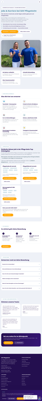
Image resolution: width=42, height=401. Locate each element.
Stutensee (23, 383)
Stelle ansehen (7, 181)
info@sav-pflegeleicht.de (6, 367)
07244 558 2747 (20, 342)
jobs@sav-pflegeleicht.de (6, 371)
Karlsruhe (23, 378)
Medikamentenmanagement (6, 381)
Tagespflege (24, 361)
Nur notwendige (11, 398)
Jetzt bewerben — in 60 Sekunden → (10, 31)
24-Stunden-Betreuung (26, 362)
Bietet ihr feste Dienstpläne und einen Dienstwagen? (13, 283)
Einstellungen (4, 398)
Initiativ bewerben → (8, 214)
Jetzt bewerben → (6, 246)
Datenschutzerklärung (26, 394)
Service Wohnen (24, 366)
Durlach (23, 379)
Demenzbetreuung (4, 384)
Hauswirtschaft (4, 383)
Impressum (4, 395)
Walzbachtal (24, 384)
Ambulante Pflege (25, 359)
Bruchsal (23, 381)
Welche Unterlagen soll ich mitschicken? (10, 278)
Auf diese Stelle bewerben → (9, 178)
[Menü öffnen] (39, 2)
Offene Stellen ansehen (25, 31)
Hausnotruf (3, 386)
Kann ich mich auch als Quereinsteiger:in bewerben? (13, 273)
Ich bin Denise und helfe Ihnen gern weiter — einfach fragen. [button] (30, 397)
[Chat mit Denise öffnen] (39, 398)
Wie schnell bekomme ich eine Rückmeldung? (11, 269)
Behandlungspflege (4, 378)
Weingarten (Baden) (25, 376)
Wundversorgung (4, 379)
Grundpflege (3, 376)
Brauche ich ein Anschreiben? (8, 264)
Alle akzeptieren (21, 398)
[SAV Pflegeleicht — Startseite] (2, 2)
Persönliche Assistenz (25, 364)
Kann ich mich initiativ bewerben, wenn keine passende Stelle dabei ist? (17, 288)
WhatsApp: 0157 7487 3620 (6, 368)
